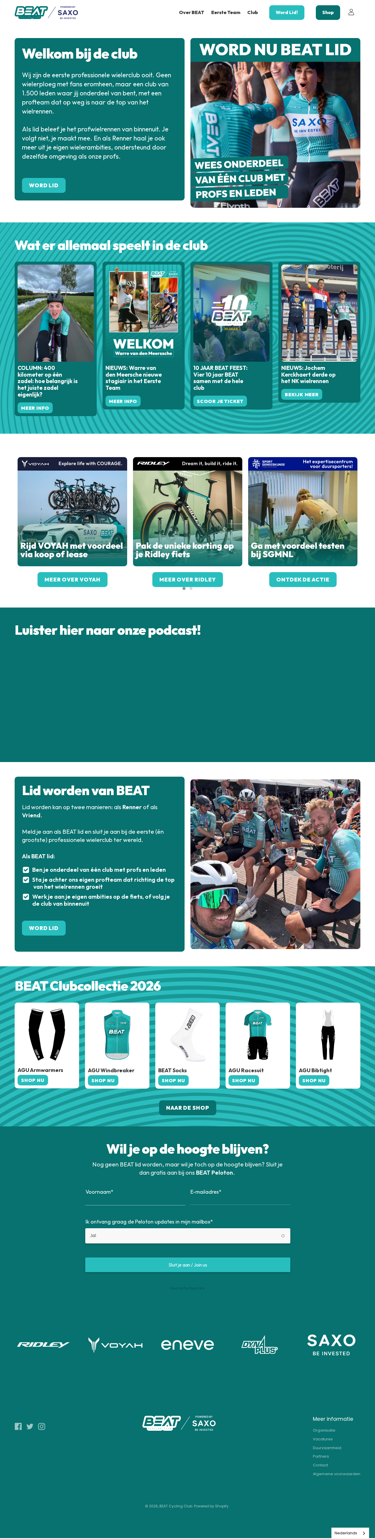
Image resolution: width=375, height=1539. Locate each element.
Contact (320, 1465)
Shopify (222, 1506)
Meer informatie (333, 1419)
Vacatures (323, 1439)
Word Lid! (287, 12)
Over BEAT (191, 12)
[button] (184, 588)
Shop (328, 12)
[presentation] (9, 525)
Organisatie (324, 1430)
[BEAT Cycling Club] (47, 12)
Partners (321, 1456)
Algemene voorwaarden (336, 1474)
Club (252, 12)
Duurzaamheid (327, 1448)
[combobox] (350, 1533)
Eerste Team (225, 12)
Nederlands (346, 1533)
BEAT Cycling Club (175, 1506)
